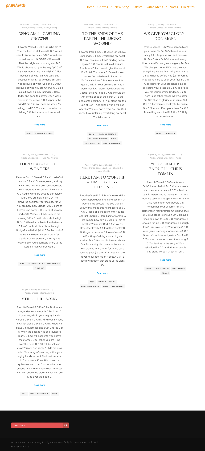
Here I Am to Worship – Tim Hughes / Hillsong (102, 182)
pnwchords (16, 5)
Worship (53, 28)
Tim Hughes (118, 286)
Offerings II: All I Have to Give (44, 263)
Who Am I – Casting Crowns (39, 36)
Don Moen (168, 28)
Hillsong (105, 28)
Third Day (45, 158)
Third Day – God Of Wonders (40, 166)
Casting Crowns (35, 28)
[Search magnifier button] (66, 425)
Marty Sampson (111, 143)
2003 (28, 133)
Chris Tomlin (169, 158)
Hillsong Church (107, 134)
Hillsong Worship (98, 139)
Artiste (24, 28)
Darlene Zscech (106, 282)
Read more (39, 124)
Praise (38, 158)
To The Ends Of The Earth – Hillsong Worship (102, 38)
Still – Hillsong (39, 298)
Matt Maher (178, 268)
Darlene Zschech (103, 168)
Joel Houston (92, 143)
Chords (46, 28)
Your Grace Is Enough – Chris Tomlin (165, 169)
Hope (113, 139)
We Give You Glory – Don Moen (165, 36)
